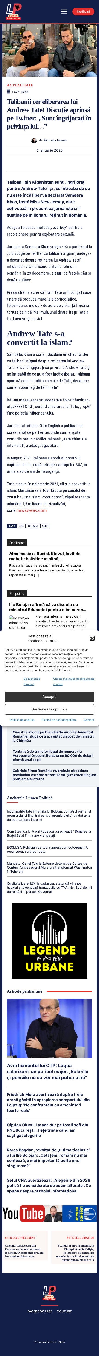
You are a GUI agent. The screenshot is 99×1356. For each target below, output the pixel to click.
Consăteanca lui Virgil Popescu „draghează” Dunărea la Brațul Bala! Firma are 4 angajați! (49, 833)
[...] (36, 575)
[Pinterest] (22, 163)
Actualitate (20, 85)
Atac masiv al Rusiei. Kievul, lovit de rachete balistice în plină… (45, 556)
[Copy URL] (86, 163)
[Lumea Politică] (49, 1293)
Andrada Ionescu (55, 140)
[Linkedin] (44, 163)
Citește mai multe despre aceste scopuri (73, 681)
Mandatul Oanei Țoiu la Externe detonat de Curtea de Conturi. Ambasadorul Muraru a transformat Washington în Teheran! (49, 867)
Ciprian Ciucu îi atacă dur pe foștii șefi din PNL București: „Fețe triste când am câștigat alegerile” (47, 1130)
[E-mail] (65, 163)
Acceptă (49, 696)
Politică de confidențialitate (59, 719)
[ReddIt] (54, 163)
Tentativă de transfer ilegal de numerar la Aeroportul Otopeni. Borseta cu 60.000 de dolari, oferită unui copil (53, 755)
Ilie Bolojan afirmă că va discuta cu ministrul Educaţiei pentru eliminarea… (47, 607)
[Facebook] (16, 1349)
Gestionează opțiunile (49, 709)
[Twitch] (49, 1349)
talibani (33, 526)
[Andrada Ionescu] (35, 140)
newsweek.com (31, 510)
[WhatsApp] (33, 163)
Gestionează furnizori (32, 681)
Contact (89, 719)
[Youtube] (82, 1349)
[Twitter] (12, 163)
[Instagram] (27, 1349)
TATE (45, 526)
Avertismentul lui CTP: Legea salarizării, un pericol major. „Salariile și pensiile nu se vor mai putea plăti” (47, 1071)
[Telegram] (75, 163)
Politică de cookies (22, 719)
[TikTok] (38, 1349)
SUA (21, 526)
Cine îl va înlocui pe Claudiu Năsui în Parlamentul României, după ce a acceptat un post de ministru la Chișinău (53, 736)
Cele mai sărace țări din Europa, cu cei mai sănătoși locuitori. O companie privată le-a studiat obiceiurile (24, 1251)
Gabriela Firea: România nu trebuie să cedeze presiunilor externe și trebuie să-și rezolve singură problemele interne (54, 774)
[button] (92, 638)
